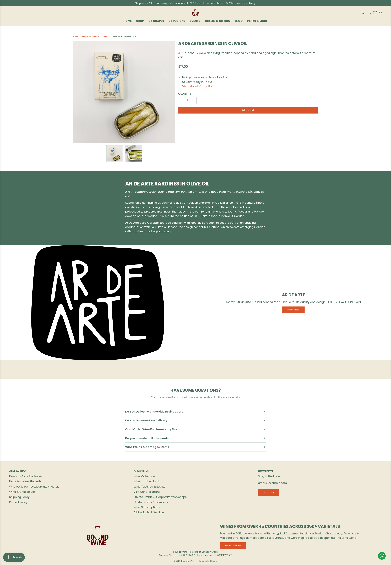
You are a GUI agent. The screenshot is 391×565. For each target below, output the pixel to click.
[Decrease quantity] (181, 100)
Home (75, 36)
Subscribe (268, 492)
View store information (197, 86)
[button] (77, 92)
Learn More (293, 309)
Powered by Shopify (208, 561)
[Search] (363, 12)
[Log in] (369, 12)
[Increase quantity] (193, 100)
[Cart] (380, 12)
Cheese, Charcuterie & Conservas (94, 36)
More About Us (233, 545)
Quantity (184, 93)
